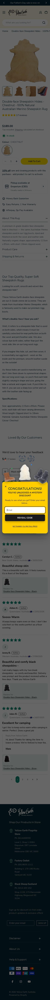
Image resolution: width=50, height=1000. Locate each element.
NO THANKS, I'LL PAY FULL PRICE (25, 526)
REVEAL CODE (25, 517)
